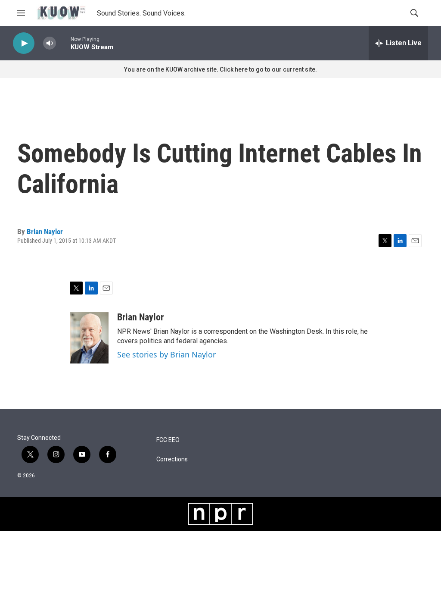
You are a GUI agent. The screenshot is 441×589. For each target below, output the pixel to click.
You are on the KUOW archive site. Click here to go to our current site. (220, 69)
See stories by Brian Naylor (166, 354)
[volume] (49, 43)
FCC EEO (168, 440)
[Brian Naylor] (89, 337)
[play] (24, 43)
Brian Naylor (45, 231)
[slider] (63, 42)
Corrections (172, 459)
